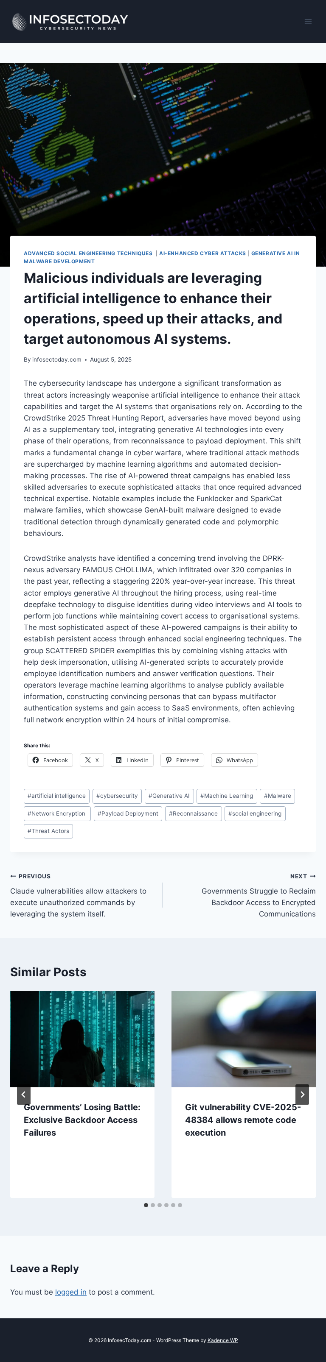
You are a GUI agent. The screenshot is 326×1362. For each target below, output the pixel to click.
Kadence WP (223, 1340)
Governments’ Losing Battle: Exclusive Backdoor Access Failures (82, 1120)
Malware (277, 795)
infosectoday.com (57, 359)
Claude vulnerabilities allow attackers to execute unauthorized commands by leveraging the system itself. (78, 895)
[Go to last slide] (24, 1094)
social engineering (254, 813)
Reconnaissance (193, 813)
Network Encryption (57, 813)
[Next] (302, 1094)
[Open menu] (308, 21)
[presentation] (82, 1039)
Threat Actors (48, 830)
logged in (71, 1292)
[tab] (146, 1205)
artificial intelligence (57, 795)
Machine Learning (226, 795)
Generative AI (169, 795)
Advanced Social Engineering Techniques (89, 253)
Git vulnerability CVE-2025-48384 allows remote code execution (243, 1120)
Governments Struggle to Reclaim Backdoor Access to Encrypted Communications (259, 895)
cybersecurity (117, 795)
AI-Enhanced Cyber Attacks (202, 253)
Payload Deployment (128, 813)
